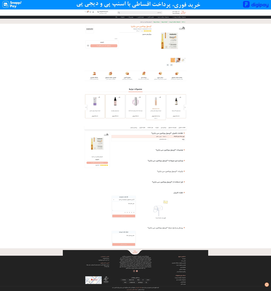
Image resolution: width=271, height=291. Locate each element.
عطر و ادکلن (151, 17)
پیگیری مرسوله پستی (181, 271)
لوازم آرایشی (141, 17)
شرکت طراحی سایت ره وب (132, 289)
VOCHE (148, 280)
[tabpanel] (169, 41)
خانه (183, 22)
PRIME (138, 280)
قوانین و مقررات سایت (181, 265)
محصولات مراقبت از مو (163, 17)
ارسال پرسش (123, 244)
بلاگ (116, 17)
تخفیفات (122, 17)
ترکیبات (157, 127)
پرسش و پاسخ (134, 127)
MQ (146, 282)
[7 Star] (131, 213)
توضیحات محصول (172, 127)
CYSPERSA (124, 280)
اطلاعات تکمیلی (182, 127)
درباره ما (184, 259)
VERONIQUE (140, 282)
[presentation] (185, 107)
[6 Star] (133, 213)
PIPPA (125, 282)
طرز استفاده (150, 127)
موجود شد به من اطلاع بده (103, 46)
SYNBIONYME (132, 282)
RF (143, 280)
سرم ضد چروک (156, 22)
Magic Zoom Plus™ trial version (159, 26)
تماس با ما (183, 261)
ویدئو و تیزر (163, 127)
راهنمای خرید (183, 267)
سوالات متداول (182, 269)
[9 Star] (127, 213)
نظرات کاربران (142, 127)
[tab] (183, 60)
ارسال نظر (123, 216)
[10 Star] (125, 213)
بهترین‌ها (131, 17)
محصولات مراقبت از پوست (179, 17)
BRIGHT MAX (131, 280)
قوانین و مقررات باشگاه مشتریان (179, 263)
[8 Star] (129, 213)
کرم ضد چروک (164, 22)
